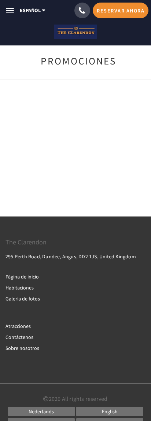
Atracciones (18, 326)
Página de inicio (22, 276)
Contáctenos (19, 337)
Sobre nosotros (22, 348)
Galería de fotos (22, 298)
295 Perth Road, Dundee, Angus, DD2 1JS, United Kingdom (70, 256)
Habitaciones (19, 287)
